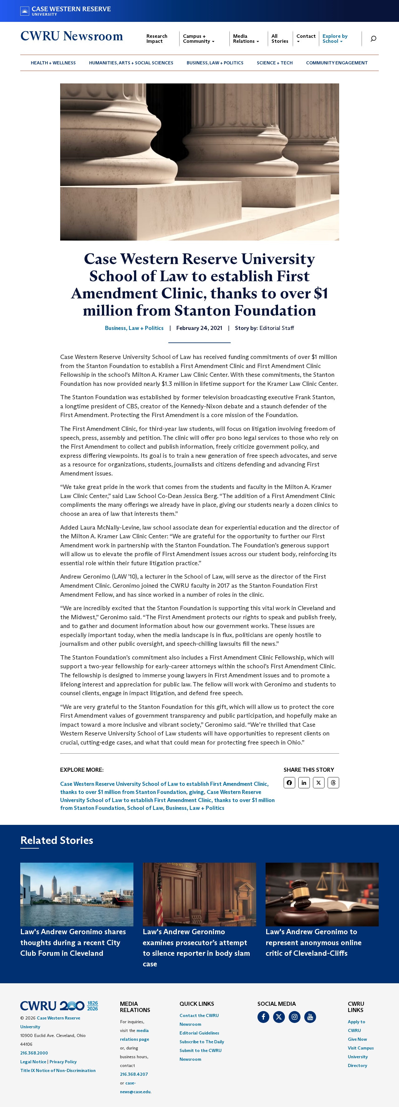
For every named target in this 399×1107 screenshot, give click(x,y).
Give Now (357, 1039)
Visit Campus (361, 1048)
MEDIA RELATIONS (135, 1007)
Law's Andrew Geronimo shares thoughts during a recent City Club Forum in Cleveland (73, 942)
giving (196, 792)
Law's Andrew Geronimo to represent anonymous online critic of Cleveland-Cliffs (314, 942)
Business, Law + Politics (215, 63)
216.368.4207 (134, 1074)
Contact (306, 36)
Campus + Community (197, 38)
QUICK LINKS (197, 1004)
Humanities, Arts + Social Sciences (131, 63)
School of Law (145, 808)
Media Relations (244, 38)
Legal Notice (33, 1062)
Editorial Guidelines (199, 1033)
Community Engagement (337, 63)
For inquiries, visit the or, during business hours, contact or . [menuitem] (135, 1057)
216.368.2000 (34, 1053)
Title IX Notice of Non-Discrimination (58, 1070)
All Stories (280, 38)
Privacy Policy (63, 1062)
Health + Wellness (53, 63)
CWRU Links (356, 1007)
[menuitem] (53, 63)
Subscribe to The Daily (202, 1042)
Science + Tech (275, 63)
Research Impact (157, 38)
